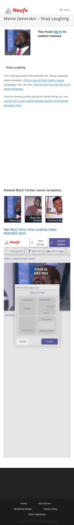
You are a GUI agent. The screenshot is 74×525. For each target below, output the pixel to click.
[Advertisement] (37, 148)
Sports (22, 233)
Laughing (41, 229)
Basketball (10, 233)
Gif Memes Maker (23, 508)
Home (23, 503)
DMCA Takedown (37, 514)
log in (58, 32)
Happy (52, 229)
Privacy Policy (50, 508)
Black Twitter (18, 229)
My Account (45, 503)
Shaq (31, 229)
